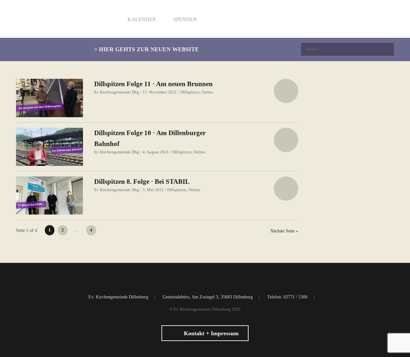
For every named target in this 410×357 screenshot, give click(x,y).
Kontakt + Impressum (210, 333)
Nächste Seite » (284, 231)
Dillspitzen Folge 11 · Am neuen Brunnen (153, 84)
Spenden (184, 19)
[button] (286, 91)
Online (207, 92)
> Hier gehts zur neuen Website (146, 49)
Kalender (141, 19)
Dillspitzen (190, 92)
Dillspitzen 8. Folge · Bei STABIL (142, 181)
